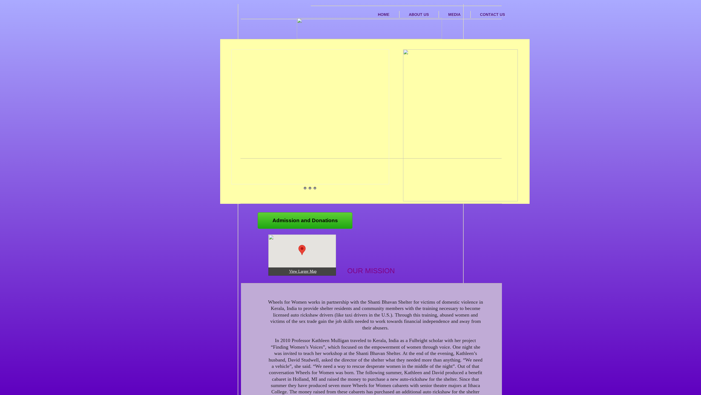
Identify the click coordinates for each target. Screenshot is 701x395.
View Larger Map (303, 271)
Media (454, 14)
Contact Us (492, 14)
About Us (419, 14)
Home (383, 14)
